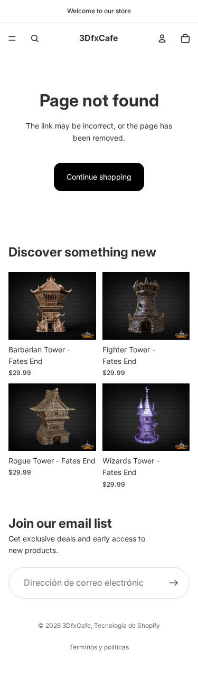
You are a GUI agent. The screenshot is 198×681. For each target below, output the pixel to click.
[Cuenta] (162, 38)
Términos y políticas (99, 647)
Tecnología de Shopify (127, 625)
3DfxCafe (76, 625)
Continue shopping (99, 176)
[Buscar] (34, 38)
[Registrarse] (174, 583)
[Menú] (12, 38)
